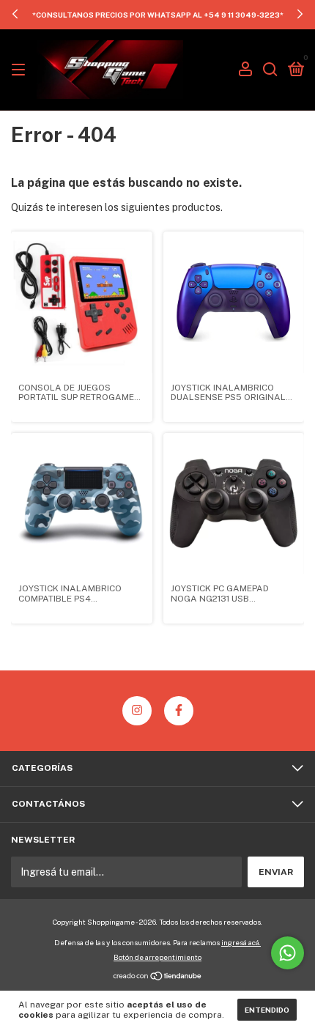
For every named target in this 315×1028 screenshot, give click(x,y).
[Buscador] (270, 70)
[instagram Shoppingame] (137, 710)
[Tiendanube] (158, 977)
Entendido (267, 1009)
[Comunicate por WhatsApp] (287, 952)
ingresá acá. (241, 942)
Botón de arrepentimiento (157, 957)
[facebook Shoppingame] (178, 710)
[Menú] (21, 70)
